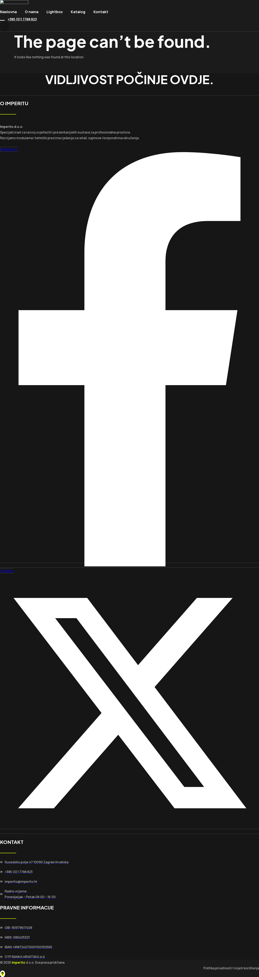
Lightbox (55, 11)
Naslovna (8, 11)
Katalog (78, 11)
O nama (31, 11)
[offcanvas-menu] (4, 26)
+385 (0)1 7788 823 (22, 19)
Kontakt (100, 11)
